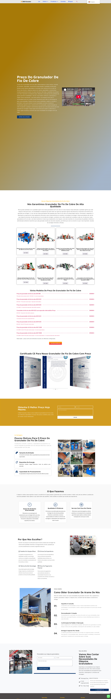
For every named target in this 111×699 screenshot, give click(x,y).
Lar (39, 1)
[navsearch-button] (77, 1)
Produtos (54, 1)
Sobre (45, 1)
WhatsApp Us (100, 689)
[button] (18, 372)
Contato (63, 1)
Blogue (70, 1)
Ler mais (26, 252)
